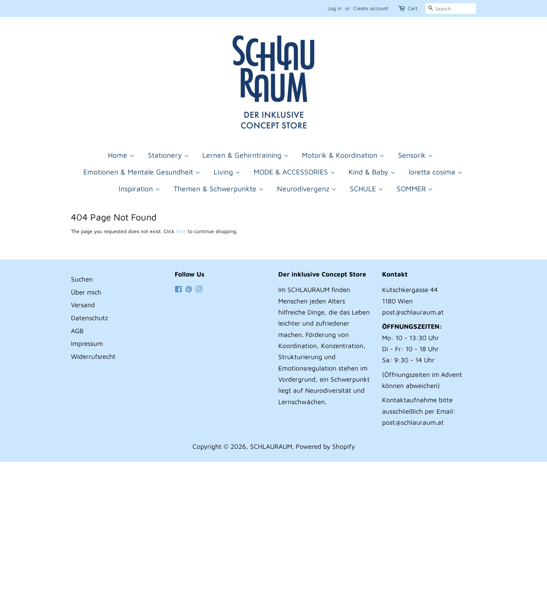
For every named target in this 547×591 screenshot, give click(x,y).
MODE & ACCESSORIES (292, 172)
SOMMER (412, 188)
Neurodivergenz (304, 188)
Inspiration (137, 188)
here (181, 231)
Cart (413, 8)
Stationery (166, 155)
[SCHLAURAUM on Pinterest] (188, 289)
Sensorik (413, 155)
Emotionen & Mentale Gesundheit (139, 172)
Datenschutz (89, 317)
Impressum (87, 343)
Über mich (86, 292)
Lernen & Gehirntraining (243, 155)
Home (118, 155)
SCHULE (364, 188)
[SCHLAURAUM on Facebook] (178, 289)
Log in (335, 8)
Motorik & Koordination (341, 155)
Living (224, 172)
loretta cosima (433, 172)
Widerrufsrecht (93, 356)
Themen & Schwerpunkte (216, 188)
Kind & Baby (369, 172)
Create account (370, 8)
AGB (77, 330)
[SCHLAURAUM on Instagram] (198, 289)
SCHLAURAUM (271, 446)
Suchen (82, 279)
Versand (83, 304)
